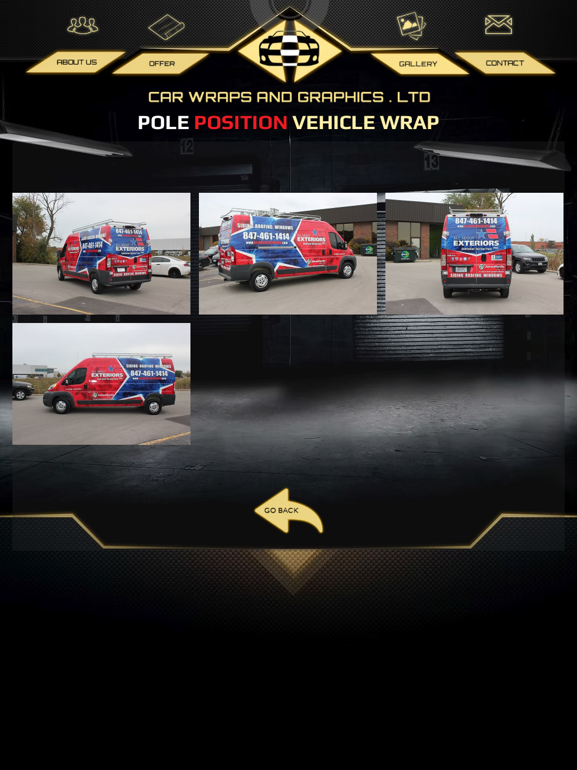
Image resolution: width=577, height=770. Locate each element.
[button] (101, 254)
